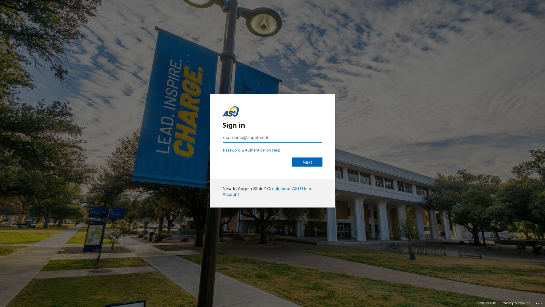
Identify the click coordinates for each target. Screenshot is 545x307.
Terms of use (486, 303)
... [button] (539, 302)
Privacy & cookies (516, 303)
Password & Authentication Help (251, 150)
